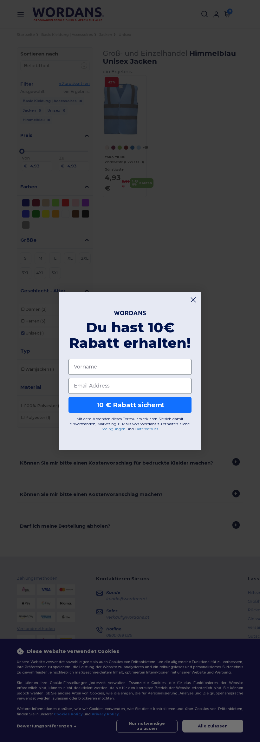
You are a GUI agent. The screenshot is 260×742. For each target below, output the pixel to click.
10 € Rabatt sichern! (130, 405)
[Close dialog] (193, 299)
